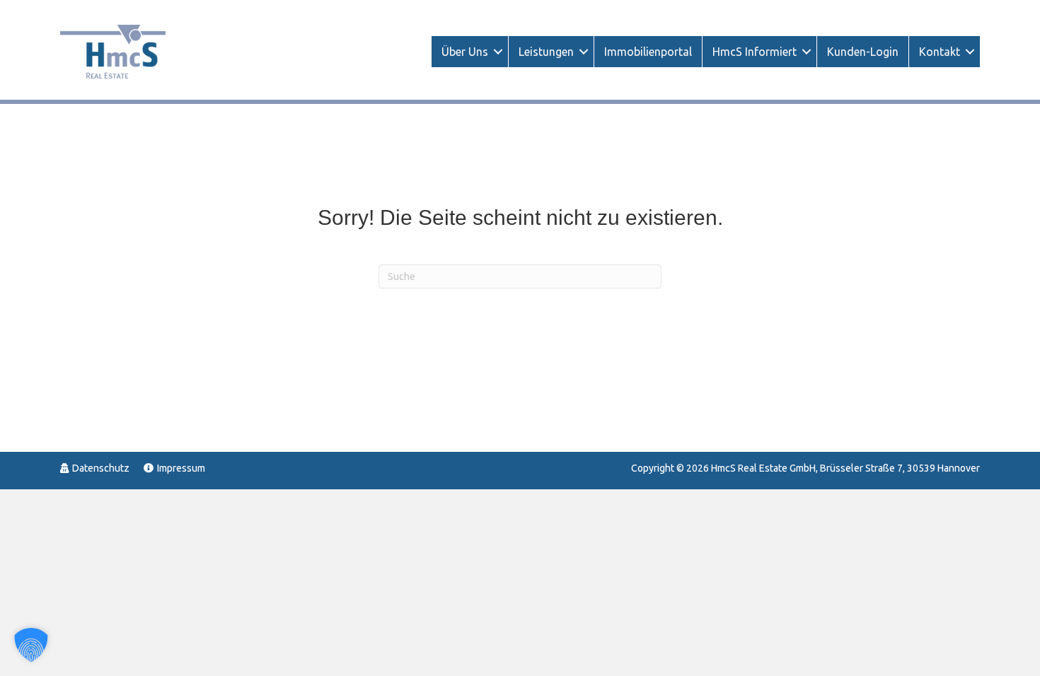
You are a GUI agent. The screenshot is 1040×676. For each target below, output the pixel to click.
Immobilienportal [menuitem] (648, 51)
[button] (498, 51)
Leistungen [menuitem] (546, 51)
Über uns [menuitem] (464, 51)
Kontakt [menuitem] (939, 51)
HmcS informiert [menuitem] (754, 51)
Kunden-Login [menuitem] (863, 51)
